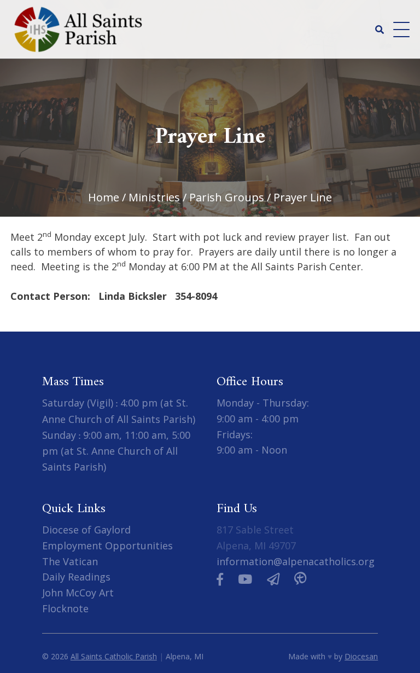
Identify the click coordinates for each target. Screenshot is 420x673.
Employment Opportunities (107, 545)
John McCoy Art (78, 592)
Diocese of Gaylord (86, 529)
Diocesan (361, 656)
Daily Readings (76, 576)
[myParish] (300, 579)
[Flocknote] (273, 579)
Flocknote (65, 608)
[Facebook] (220, 579)
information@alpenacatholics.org (296, 561)
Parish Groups (226, 197)
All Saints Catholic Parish (114, 656)
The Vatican (70, 561)
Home (103, 197)
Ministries (154, 197)
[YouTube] (245, 579)
